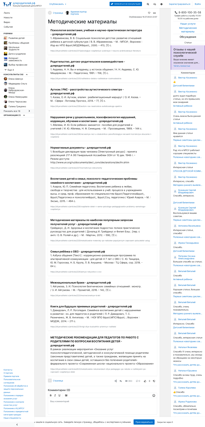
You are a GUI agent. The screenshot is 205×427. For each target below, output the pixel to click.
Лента (7, 13)
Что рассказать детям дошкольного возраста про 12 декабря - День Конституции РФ (188, 364)
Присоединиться (144, 422)
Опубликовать (56, 4)
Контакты (8, 370)
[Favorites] (149, 13)
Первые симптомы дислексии (188, 140)
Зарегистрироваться (179, 4)
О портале (8, 373)
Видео (7, 22)
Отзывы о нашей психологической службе (185, 52)
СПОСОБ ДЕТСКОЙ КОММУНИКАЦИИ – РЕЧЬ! (188, 171)
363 (130, 381)
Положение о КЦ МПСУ (14, 408)
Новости (8, 17)
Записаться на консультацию (127, 4)
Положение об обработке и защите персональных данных (16, 389)
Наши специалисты (12, 418)
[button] (155, 4)
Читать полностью (181, 66)
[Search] (148, 4)
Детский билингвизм (183, 85)
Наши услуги (188, 23)
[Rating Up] (145, 381)
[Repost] (120, 381)
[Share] (115, 381)
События (8, 26)
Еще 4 (10, 70)
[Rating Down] (154, 381)
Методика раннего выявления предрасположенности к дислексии (188, 185)
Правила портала (11, 376)
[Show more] (27, 74)
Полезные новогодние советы (188, 157)
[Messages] (155, 4)
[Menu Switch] (17, 424)
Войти (198, 4)
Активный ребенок (182, 106)
